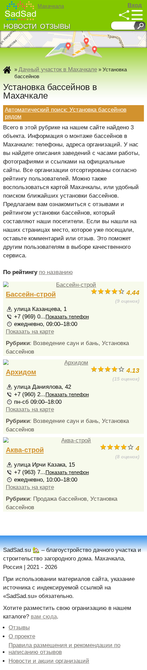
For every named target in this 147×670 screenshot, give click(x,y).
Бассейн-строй (31, 294)
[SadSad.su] (20, 11)
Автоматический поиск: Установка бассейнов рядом (65, 113)
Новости (20, 26)
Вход (135, 5)
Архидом (21, 372)
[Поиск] (140, 26)
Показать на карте (30, 331)
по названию (56, 272)
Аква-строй (25, 450)
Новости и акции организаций (49, 661)
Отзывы (55, 26)
